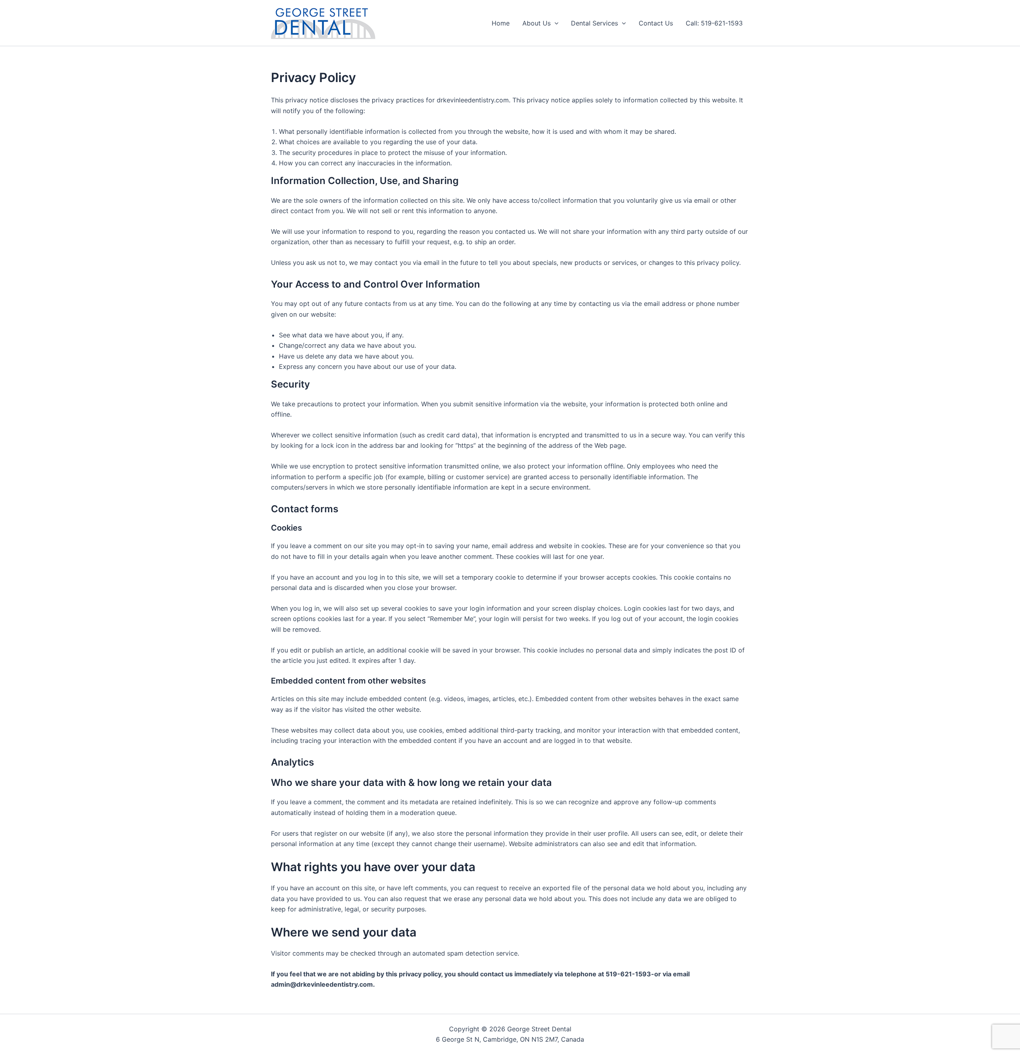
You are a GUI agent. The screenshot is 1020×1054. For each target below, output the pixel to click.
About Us (536, 23)
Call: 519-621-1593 (714, 23)
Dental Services (594, 23)
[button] (555, 23)
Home (501, 23)
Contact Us (656, 23)
